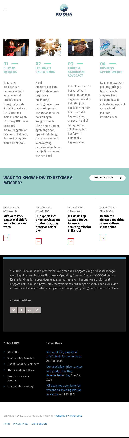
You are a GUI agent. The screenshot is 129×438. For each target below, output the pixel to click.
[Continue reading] (6, 235)
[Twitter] (13, 310)
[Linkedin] (29, 310)
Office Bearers (39, 423)
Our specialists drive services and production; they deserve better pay (48, 223)
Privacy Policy (20, 423)
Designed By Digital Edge (68, 415)
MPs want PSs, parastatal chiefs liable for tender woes (15, 221)
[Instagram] (36, 310)
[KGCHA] (64, 10)
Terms (6, 423)
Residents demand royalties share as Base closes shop (112, 221)
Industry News (11, 207)
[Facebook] (21, 310)
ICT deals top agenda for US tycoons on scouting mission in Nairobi (80, 223)
